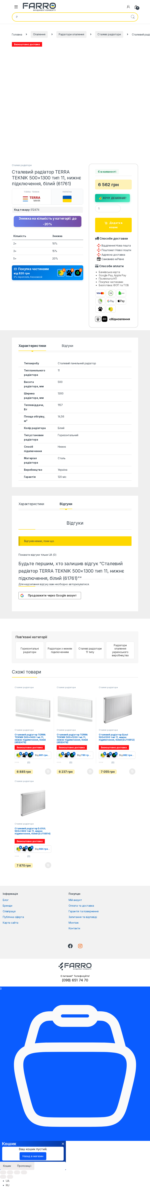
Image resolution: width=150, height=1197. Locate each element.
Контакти (74, 928)
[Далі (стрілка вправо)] (10, 1177)
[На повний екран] (17, 1172)
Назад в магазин (32, 1156)
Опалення (39, 34)
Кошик (7, 1165)
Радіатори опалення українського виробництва (120, 650)
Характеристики (32, 346)
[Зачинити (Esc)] (3, 1172)
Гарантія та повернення (84, 911)
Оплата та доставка (81, 905)
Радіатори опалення (71, 34)
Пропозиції (24, 1165)
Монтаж (74, 922)
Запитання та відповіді (83, 917)
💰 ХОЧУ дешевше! (112, 198)
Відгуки (67, 346)
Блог (5, 899)
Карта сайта (10, 922)
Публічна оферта (13, 917)
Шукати (133, 17)
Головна (17, 34)
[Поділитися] (10, 1172)
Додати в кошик (116, 225)
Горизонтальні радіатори (30, 650)
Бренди (7, 905)
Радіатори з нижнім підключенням (60, 650)
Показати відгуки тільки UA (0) (37, 554)
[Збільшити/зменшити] (24, 1172)
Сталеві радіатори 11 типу (90, 650)
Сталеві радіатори (109, 34)
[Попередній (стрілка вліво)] (3, 1177)
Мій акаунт (75, 899)
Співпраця (9, 911)
